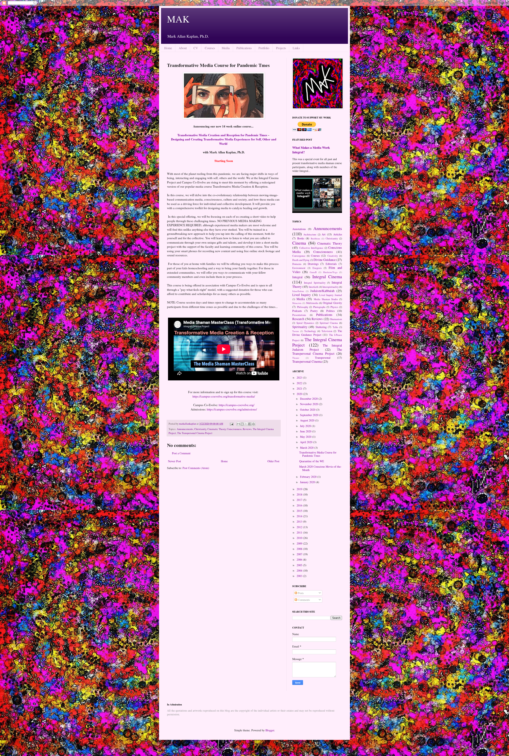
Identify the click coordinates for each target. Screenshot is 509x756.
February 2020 (308, 477)
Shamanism (336, 319)
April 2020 (306, 442)
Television (327, 331)
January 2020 (308, 482)
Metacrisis (296, 303)
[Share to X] (246, 424)
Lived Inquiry (301, 294)
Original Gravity (332, 303)
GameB (313, 272)
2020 (300, 394)
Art (323, 234)
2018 (300, 494)
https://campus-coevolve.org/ (236, 405)
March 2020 (307, 447)
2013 (300, 521)
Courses (210, 48)
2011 (300, 532)
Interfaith (313, 287)
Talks (335, 327)
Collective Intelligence (311, 248)
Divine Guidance (325, 259)
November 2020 (309, 404)
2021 (300, 388)
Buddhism (315, 238)
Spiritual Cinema (329, 323)
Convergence (298, 256)
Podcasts (297, 311)
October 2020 (308, 409)
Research (298, 318)
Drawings (313, 264)
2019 (300, 489)
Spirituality (299, 326)
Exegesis (317, 268)
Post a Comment (181, 453)
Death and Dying (300, 260)
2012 (300, 527)
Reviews (247, 429)
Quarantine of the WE (311, 461)
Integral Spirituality (314, 282)
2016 (300, 505)
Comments (303, 600)
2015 (300, 511)
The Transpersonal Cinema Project (194, 433)
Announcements (185, 429)
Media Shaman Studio (326, 299)
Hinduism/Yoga (330, 272)
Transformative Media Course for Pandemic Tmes (317, 454)
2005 (300, 565)
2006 (300, 559)
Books (300, 238)
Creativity (332, 256)
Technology (310, 331)
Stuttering (321, 327)
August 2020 (307, 420)
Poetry (314, 311)
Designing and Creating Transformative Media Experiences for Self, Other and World (223, 141)
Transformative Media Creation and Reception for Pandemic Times (222, 135)
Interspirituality (330, 287)
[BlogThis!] (242, 424)
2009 (300, 543)
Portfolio (263, 48)
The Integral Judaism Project (317, 347)
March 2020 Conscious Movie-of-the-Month (320, 468)
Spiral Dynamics (305, 323)
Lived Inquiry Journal (330, 295)
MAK (178, 18)
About (183, 48)
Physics (334, 307)
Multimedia (312, 303)
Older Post (273, 461)
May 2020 (306, 437)
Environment (298, 268)
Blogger (269, 730)
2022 (300, 383)
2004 (300, 570)
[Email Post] (231, 423)
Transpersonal (322, 357)
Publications (244, 48)
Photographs (319, 307)
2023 (300, 377)
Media (226, 48)
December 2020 (309, 399)
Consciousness (234, 429)
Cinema (299, 243)
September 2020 (309, 415)
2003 (300, 576)
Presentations (299, 315)
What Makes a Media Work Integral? (311, 150)
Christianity (200, 429)
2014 (300, 516)
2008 (300, 549)
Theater (295, 357)
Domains (296, 264)
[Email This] (238, 424)
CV (195, 48)
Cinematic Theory (216, 429)
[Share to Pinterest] (253, 424)
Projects (281, 48)
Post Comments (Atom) (196, 468)
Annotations (299, 229)
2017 (300, 500)
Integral (297, 277)
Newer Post (174, 461)
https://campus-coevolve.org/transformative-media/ (223, 396)
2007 (300, 554)
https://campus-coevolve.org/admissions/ (232, 409)
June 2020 (306, 431)
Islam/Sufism (298, 291)
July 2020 (306, 426)
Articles (337, 234)
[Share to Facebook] (250, 424)
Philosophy (302, 307)
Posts (300, 593)
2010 (300, 538)
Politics (330, 311)
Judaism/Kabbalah (322, 290)
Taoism (295, 331)
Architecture (309, 234)
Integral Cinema (327, 276)
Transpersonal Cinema (307, 361)
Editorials (331, 264)
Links (296, 48)
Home (168, 48)
